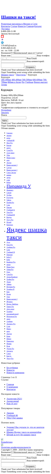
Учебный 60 (11, 215)
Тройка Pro (10, 279)
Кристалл (10, 225)
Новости (22, 26)
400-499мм (16, 80)
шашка (9, 175)
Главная (30, 26)
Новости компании (15, 372)
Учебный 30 (11, 252)
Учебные (29, 82)
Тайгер (9, 200)
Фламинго (10, 190)
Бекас (8, 336)
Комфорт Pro (11, 262)
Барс (8, 292)
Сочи (8, 326)
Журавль (10, 302)
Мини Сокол (11, 158)
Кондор (9, 217)
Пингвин (10, 255)
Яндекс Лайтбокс (12, 304)
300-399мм (6, 80)
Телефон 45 (10, 289)
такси (8, 319)
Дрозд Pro (10, 358)
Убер (8, 155)
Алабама (10, 321)
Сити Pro (10, 274)
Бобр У (9, 257)
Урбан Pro (10, 270)
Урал (8, 297)
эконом (9, 135)
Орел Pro (10, 245)
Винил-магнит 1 (12, 170)
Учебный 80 (12, 415)
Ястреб (9, 222)
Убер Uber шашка (15, 418)
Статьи (14, 26)
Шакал (9, 339)
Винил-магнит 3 (12, 165)
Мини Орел (10, 267)
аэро (8, 160)
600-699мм (37, 80)
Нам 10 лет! (12, 403)
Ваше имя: (6, 55)
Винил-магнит (41, 82)
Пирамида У (19, 186)
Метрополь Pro (12, 316)
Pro (23, 82)
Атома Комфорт (12, 277)
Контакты (5, 26)
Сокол (9, 354)
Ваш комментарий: (35, 61)
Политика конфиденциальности (16, 447)
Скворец (9, 133)
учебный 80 (10, 140)
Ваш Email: (32, 58)
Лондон (9, 334)
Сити (8, 250)
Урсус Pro (10, 220)
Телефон (9, 312)
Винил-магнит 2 (12, 299)
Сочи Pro (10, 150)
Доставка (5, 29)
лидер (8, 178)
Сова (8, 205)
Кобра (9, 182)
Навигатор (10, 341)
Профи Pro (10, 202)
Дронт (9, 282)
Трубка (9, 195)
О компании (12, 387)
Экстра (9, 163)
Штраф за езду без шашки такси (21, 434)
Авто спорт (10, 309)
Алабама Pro (11, 247)
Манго (9, 329)
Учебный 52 (11, 210)
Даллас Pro (10, 349)
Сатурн (9, 168)
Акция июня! (13, 401)
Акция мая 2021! (14, 399)
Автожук (10, 351)
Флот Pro (10, 143)
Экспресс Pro (11, 324)
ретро (8, 138)
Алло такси (10, 153)
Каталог (38, 26)
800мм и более (14, 82)
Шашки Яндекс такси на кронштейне (24, 432)
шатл (8, 331)
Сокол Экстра (11, 173)
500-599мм (27, 80)
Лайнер (9, 284)
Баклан (9, 145)
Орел (8, 272)
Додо (8, 242)
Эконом (10, 413)
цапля (8, 265)
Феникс (9, 344)
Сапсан (9, 193)
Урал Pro (10, 212)
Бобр (8, 260)
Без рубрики (12, 367)
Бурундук (10, 198)
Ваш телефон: (43, 55)
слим (8, 180)
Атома (4, 84)
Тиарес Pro (10, 307)
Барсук (9, 356)
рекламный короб (12, 314)
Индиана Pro (11, 287)
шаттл (9, 148)
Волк (8, 346)
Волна (9, 294)
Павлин (9, 207)
